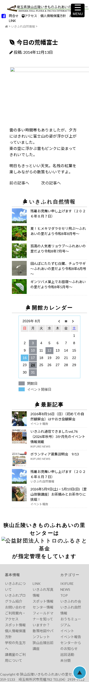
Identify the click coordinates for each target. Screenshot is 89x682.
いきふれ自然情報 (23, 26)
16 (25, 358)
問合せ (14, 16)
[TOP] (6, 26)
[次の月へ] (74, 321)
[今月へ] (66, 321)
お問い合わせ (15, 607)
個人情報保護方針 (53, 16)
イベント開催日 (39, 389)
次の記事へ (45, 182)
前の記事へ (19, 182)
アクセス (30, 16)
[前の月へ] (58, 321)
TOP (64, 595)
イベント (67, 631)
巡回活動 (67, 654)
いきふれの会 (70, 601)
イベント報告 (70, 637)
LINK (12, 21)
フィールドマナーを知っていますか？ (43, 619)
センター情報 (43, 607)
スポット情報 (15, 625)
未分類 (65, 660)
